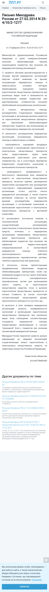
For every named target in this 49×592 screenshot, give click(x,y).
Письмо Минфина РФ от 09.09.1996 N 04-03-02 (23, 383)
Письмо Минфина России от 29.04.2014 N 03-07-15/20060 (24, 397)
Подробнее (37, 580)
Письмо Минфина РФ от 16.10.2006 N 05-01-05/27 (23, 409)
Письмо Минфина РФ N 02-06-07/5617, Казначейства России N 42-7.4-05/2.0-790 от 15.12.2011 (23, 425)
